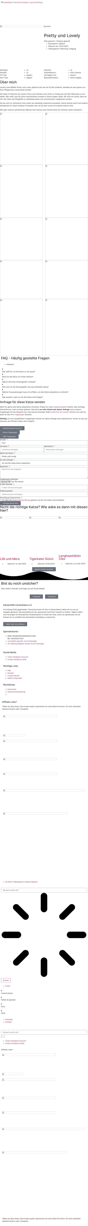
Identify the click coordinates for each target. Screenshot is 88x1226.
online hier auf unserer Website (63, 412)
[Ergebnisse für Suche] (44, 935)
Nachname (48, 446)
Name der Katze (7, 453)
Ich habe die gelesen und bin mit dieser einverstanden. (33, 500)
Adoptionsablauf (60, 407)
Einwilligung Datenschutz (10, 498)
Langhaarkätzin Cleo (70, 557)
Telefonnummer (6, 491)
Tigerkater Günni (41, 559)
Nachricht (4, 466)
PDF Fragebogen (17, 414)
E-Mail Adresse (6, 484)
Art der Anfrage (6, 460)
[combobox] (44, 890)
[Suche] (3, 1036)
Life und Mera (10, 559)
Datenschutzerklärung (21, 500)
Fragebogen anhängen (9, 479)
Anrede (3, 439)
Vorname (4, 446)
